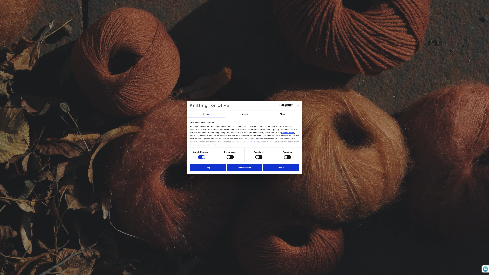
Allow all (281, 167)
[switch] (230, 157)
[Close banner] (298, 106)
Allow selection (244, 167)
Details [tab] (244, 114)
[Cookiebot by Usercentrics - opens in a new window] (281, 106)
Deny (208, 167)
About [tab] (283, 114)
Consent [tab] (206, 114)
